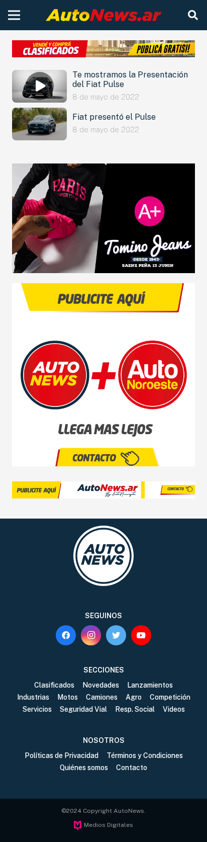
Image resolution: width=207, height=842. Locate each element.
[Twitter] (116, 635)
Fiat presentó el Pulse (114, 117)
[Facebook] (66, 635)
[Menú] (14, 15)
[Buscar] (193, 15)
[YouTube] (141, 635)
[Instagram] (91, 635)
